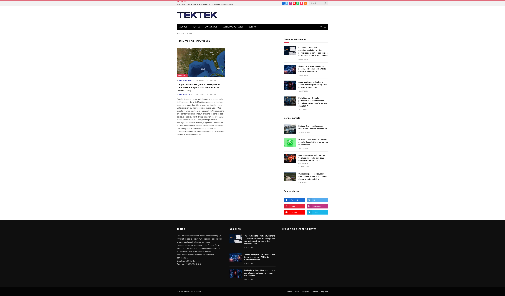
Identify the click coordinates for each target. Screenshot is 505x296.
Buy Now (324, 292)
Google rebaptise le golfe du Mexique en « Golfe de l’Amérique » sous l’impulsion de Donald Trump (199, 87)
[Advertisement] (280, 14)
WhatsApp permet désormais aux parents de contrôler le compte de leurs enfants (313, 142)
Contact (253, 27)
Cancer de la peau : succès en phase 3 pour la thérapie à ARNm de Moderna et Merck (312, 69)
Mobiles (315, 292)
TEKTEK (196, 27)
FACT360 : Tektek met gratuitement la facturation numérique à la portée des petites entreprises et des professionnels (206, 4)
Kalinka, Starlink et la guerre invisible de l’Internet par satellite (312, 127)
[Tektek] (197, 15)
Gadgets (305, 292)
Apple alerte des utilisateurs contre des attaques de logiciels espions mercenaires (312, 84)
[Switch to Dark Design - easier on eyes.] (321, 27)
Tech (297, 292)
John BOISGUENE (185, 80)
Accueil (183, 27)
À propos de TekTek (233, 27)
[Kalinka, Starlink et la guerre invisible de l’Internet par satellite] (290, 129)
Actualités (182, 76)
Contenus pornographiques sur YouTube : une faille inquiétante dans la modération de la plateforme (312, 159)
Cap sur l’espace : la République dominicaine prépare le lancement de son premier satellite (313, 176)
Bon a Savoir (211, 27)
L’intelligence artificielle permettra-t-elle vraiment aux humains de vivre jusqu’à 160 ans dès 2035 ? (312, 102)
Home (179, 33)
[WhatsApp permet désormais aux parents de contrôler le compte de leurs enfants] (290, 142)
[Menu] (325, 27)
